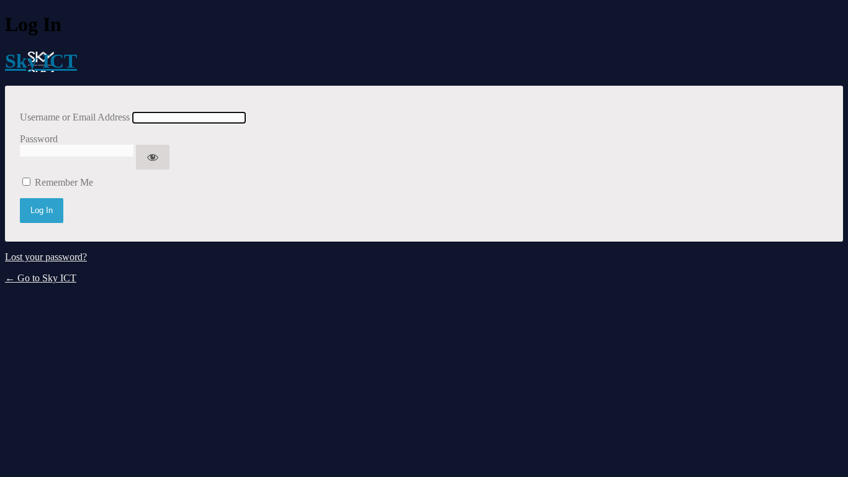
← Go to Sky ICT (40, 278)
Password (39, 139)
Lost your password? (46, 257)
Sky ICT (41, 61)
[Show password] (152, 157)
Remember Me (64, 182)
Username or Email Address (75, 117)
